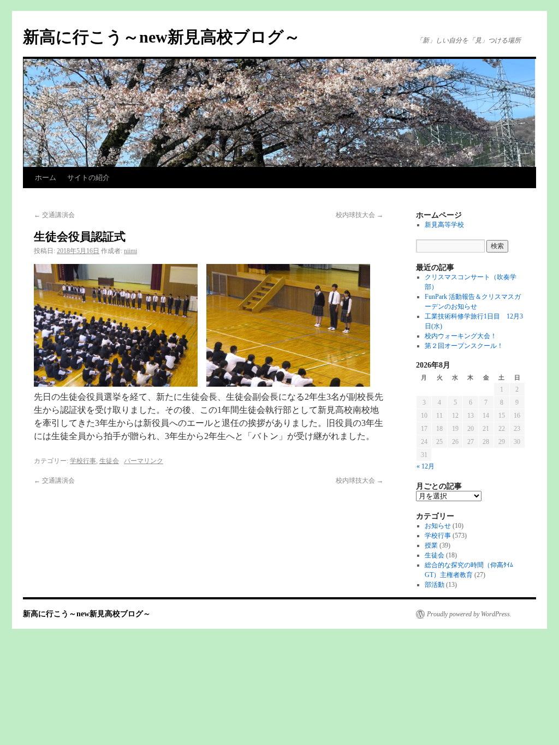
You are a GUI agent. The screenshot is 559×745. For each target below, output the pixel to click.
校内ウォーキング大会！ (461, 336)
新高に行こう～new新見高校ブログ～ (161, 37)
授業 (431, 545)
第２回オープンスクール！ (464, 346)
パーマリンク (143, 461)
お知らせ (438, 526)
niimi (130, 251)
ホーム (45, 177)
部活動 (434, 584)
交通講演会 (54, 215)
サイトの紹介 (88, 177)
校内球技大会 (359, 215)
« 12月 (426, 466)
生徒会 (109, 461)
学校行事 (83, 461)
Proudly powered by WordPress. (469, 614)
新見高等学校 (444, 225)
